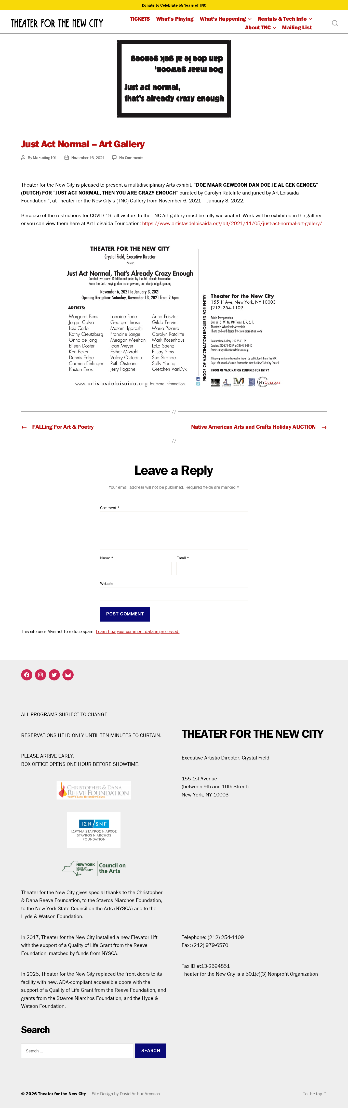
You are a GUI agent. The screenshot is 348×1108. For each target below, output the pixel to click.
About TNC (258, 27)
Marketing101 (45, 157)
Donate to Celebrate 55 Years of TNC (174, 5)
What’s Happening (223, 18)
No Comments (131, 157)
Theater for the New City (62, 1094)
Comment (109, 508)
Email (183, 558)
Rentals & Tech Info (282, 18)
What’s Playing (174, 18)
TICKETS (140, 18)
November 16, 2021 (87, 157)
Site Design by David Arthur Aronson (126, 1094)
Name (106, 558)
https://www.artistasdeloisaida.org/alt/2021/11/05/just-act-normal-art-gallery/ (232, 223)
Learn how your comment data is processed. (137, 631)
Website (106, 583)
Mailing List (297, 27)
